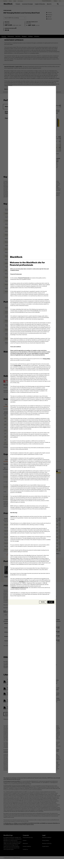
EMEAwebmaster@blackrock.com (20, 587)
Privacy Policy (46, 358)
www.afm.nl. (22, 581)
